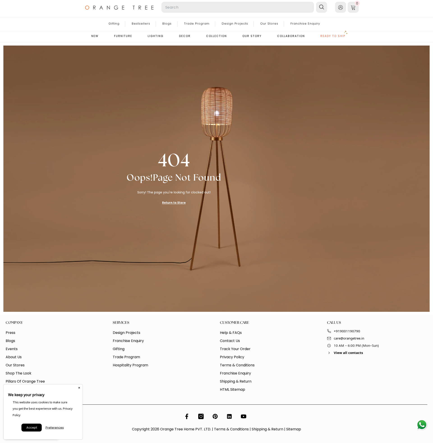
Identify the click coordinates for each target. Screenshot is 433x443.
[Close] (79, 388)
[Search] (207, 7)
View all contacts (348, 352)
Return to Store (174, 202)
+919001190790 (347, 331)
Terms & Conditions (231, 429)
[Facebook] (186, 416)
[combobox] (237, 7)
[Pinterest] (215, 416)
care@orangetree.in (349, 338)
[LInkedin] (229, 416)
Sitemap (293, 429)
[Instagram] (201, 416)
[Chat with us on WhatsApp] (421, 425)
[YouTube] (243, 416)
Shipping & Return (267, 429)
